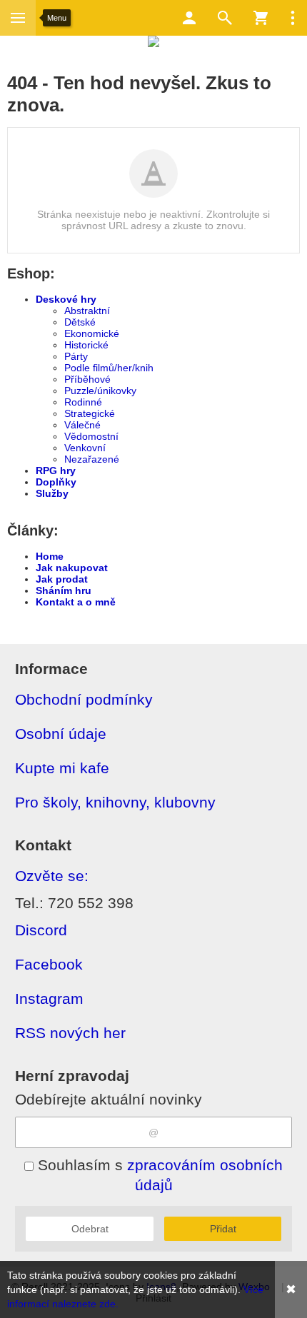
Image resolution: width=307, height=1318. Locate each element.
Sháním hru (63, 590)
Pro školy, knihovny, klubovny (115, 802)
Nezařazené (91, 459)
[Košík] (260, 18)
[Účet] (189, 18)
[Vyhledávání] (225, 18)
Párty (76, 356)
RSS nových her (70, 1033)
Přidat (223, 1228)
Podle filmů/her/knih (109, 367)
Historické (86, 345)
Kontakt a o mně (76, 602)
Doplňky (56, 482)
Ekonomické (91, 333)
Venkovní (85, 447)
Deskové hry (66, 299)
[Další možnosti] (292, 18)
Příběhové (87, 379)
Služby (52, 493)
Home (50, 556)
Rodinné (83, 402)
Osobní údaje (60, 733)
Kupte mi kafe (62, 768)
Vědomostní (91, 436)
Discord (41, 930)
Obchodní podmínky (84, 699)
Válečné (82, 425)
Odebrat (90, 1228)
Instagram (49, 998)
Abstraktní (87, 310)
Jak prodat (62, 579)
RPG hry (56, 470)
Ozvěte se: (52, 875)
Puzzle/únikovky (100, 390)
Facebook (49, 964)
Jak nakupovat (72, 567)
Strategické (89, 413)
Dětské (80, 322)
